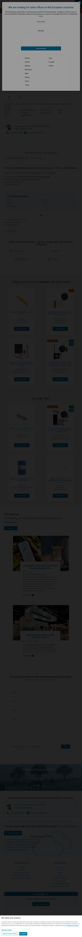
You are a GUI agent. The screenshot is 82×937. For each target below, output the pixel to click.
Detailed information (72, 925)
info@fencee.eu (39, 14)
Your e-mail (40, 22)
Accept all (23, 933)
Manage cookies (7, 930)
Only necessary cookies (10, 933)
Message (41, 30)
